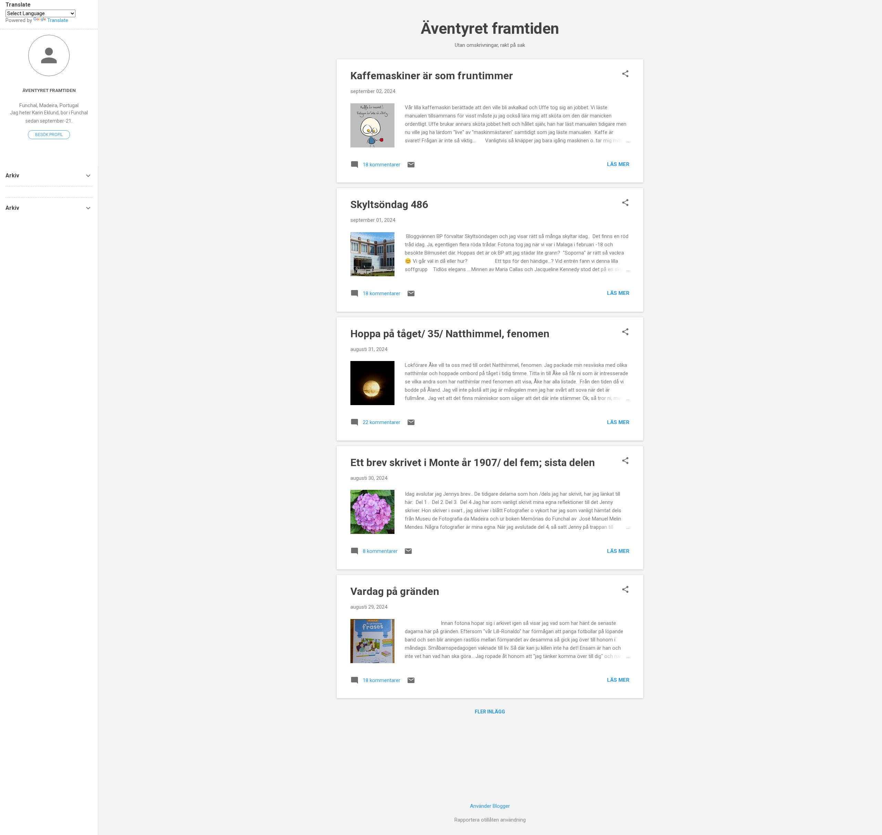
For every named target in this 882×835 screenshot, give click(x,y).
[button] (625, 74)
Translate (57, 20)
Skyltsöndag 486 (389, 204)
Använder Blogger (490, 806)
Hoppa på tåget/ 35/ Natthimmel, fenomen (450, 334)
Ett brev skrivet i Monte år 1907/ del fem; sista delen (472, 462)
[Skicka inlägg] (411, 167)
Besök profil (49, 134)
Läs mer (618, 164)
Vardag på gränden (394, 591)
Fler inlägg (490, 711)
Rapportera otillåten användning (490, 820)
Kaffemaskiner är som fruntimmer (431, 76)
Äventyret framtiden (490, 28)
